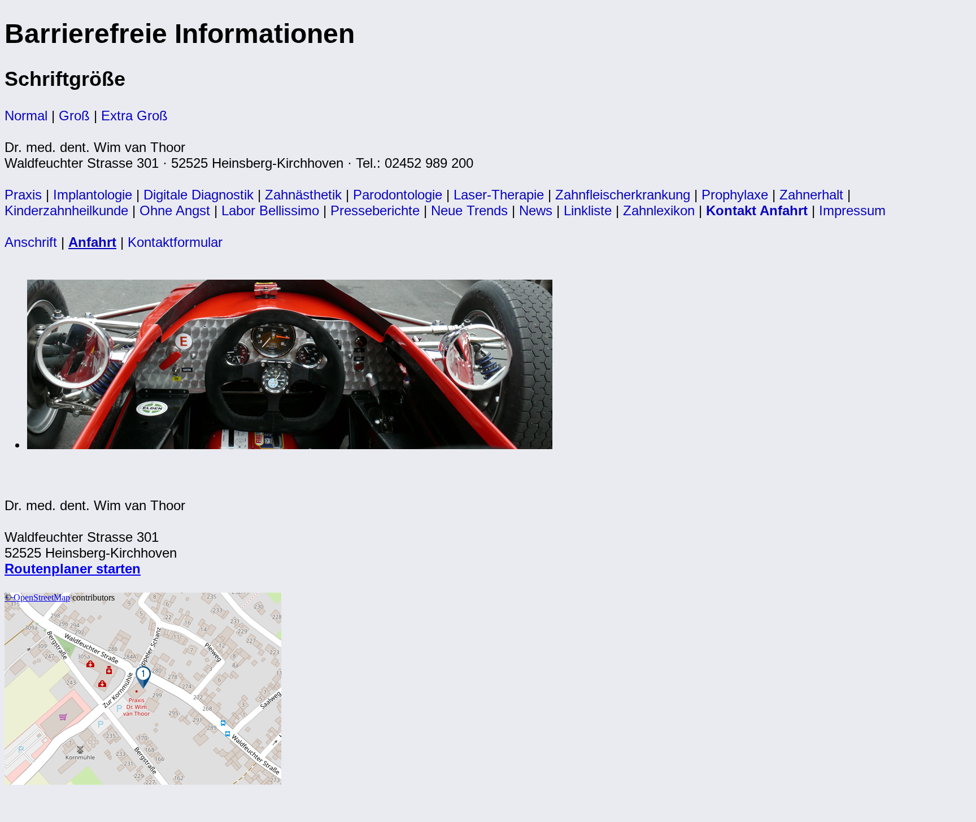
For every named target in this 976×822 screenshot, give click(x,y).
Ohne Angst (175, 210)
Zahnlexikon (659, 210)
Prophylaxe (735, 194)
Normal (26, 115)
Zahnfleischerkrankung (622, 194)
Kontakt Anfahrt (757, 210)
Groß (74, 115)
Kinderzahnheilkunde (66, 210)
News (535, 210)
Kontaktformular (175, 242)
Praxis (23, 194)
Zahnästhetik (303, 194)
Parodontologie (397, 194)
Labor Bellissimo (270, 210)
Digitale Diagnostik (198, 194)
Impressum (852, 210)
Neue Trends (469, 210)
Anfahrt (92, 242)
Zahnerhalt (811, 194)
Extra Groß (134, 115)
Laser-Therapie (499, 194)
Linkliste (588, 210)
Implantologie (92, 194)
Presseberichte (375, 210)
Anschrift (31, 242)
